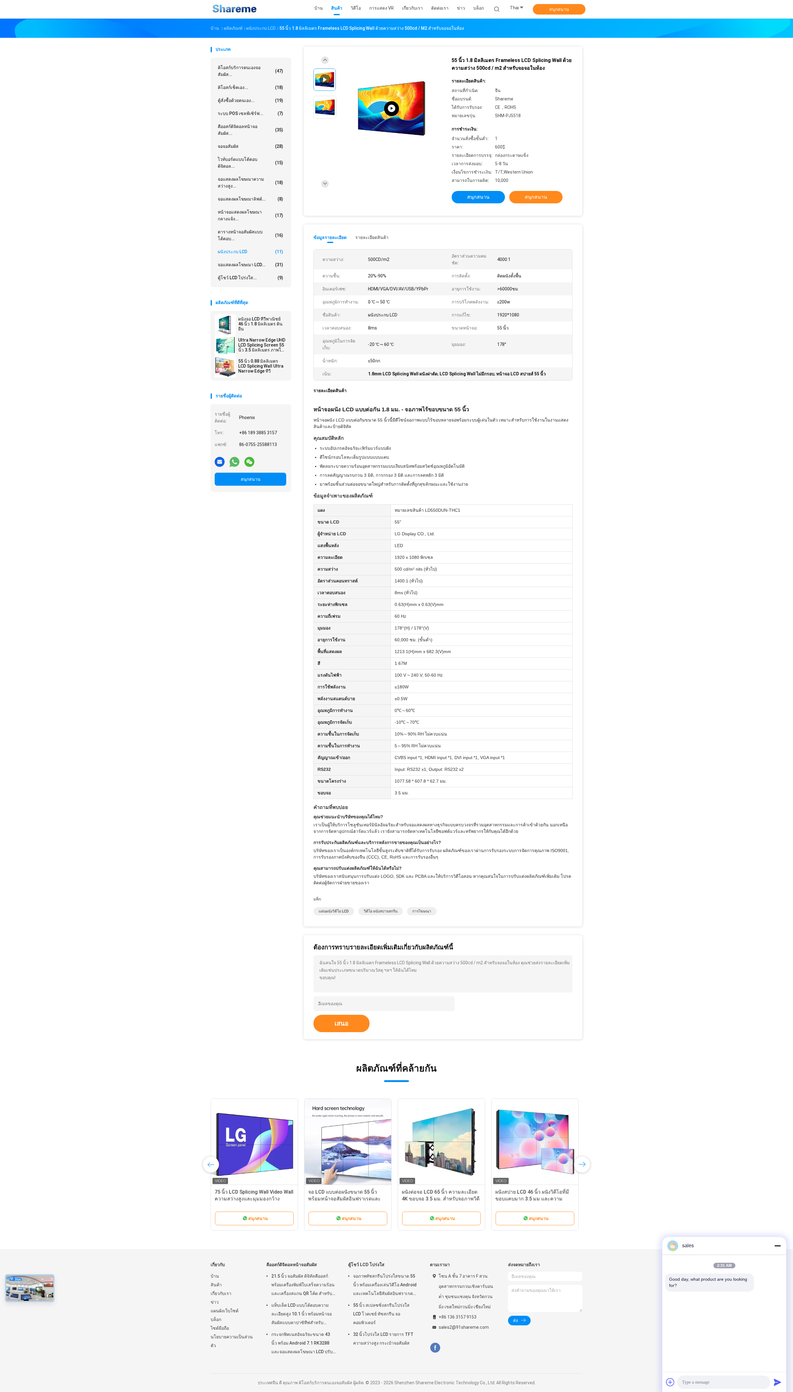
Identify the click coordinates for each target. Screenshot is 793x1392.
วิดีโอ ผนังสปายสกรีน (380, 911)
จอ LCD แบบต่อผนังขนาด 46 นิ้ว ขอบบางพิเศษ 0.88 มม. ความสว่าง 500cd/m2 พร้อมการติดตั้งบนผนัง (252, 1199)
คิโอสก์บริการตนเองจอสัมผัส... (250, 71)
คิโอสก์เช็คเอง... (250, 87)
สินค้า (216, 1284)
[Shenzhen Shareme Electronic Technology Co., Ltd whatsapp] (234, 461)
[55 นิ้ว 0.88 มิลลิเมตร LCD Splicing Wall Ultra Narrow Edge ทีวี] (225, 367)
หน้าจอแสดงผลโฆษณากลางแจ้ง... (250, 215)
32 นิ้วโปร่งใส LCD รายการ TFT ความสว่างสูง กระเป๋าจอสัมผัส (383, 1339)
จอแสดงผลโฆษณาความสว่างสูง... (250, 182)
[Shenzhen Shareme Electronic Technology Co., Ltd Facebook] (435, 1347)
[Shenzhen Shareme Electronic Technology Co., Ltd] (235, 9)
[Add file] (670, 1382)
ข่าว (215, 1302)
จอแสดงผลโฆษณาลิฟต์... (250, 199)
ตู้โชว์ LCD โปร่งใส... (250, 277)
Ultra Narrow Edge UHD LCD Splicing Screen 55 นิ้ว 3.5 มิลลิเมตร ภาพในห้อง (261, 345)
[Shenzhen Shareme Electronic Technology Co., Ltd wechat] (249, 461)
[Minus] (777, 1245)
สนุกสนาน (559, 9)
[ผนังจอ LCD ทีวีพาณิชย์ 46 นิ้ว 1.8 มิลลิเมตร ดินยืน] (225, 324)
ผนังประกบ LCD (250, 251)
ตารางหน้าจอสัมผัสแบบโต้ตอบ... (250, 235)
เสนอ (341, 1023)
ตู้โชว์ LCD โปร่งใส (366, 1264)
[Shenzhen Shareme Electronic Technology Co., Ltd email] (220, 461)
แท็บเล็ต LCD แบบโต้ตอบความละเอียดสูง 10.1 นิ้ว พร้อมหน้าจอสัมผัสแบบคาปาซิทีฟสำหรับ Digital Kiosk (301, 1315)
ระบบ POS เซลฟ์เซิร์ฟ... (250, 113)
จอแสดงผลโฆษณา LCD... (250, 264)
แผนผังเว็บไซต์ (225, 1310)
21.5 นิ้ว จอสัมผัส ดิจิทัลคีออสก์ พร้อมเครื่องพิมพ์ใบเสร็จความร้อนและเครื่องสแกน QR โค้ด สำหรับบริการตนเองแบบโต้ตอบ (303, 1286)
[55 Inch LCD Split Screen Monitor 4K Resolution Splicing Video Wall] (392, 108)
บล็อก (216, 1319)
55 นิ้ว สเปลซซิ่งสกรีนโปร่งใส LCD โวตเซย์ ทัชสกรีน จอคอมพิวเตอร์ (381, 1314)
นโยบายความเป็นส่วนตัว (232, 1341)
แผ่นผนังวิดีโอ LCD (334, 911)
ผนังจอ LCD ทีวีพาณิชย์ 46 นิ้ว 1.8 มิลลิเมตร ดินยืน (260, 323)
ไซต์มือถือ (220, 1328)
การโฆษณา (421, 911)
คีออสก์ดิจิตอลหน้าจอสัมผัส (291, 1264)
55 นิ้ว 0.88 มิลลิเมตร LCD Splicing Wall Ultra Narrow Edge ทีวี (260, 366)
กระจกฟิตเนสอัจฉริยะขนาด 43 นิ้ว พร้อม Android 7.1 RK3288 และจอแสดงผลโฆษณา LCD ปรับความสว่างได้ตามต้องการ (302, 1344)
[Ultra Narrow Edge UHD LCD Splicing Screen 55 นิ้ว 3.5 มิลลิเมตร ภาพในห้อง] (225, 345)
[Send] (777, 1382)
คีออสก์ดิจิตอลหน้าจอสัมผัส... (250, 130)
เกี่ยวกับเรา (221, 1293)
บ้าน (215, 1276)
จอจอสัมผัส (250, 146)
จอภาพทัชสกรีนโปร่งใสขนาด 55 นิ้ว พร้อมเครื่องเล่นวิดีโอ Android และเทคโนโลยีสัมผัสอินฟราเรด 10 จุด (385, 1286)
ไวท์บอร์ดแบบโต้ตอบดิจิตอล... (250, 163)
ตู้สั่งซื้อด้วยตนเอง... (250, 100)
